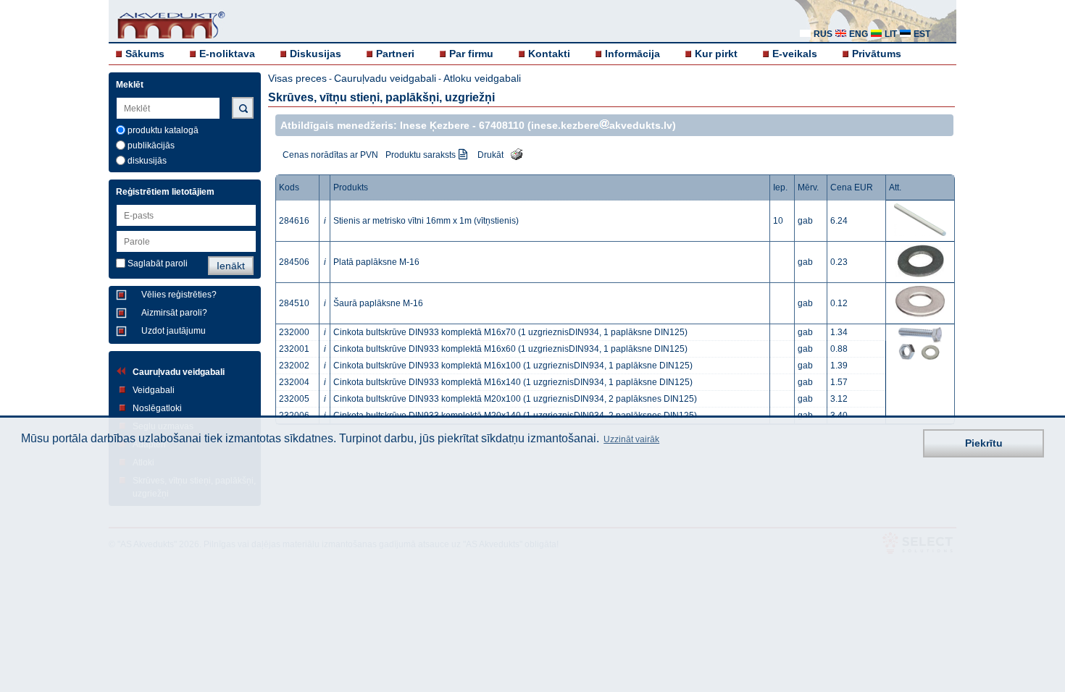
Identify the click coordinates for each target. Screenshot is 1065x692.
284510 (294, 303)
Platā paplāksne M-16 (376, 262)
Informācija (632, 53)
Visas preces (297, 78)
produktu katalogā (163, 130)
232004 (294, 382)
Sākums (144, 53)
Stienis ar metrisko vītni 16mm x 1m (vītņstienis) (426, 221)
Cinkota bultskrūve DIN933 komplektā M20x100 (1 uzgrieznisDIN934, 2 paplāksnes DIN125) (515, 399)
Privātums (876, 53)
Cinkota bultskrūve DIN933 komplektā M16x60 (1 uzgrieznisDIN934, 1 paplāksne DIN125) (510, 349)
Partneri (395, 53)
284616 (294, 221)
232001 (294, 349)
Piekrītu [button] (984, 443)
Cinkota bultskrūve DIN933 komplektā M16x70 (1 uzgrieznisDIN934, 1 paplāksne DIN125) (510, 332)
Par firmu (471, 53)
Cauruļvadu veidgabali (179, 372)
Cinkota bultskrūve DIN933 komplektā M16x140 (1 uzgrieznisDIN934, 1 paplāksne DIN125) (513, 382)
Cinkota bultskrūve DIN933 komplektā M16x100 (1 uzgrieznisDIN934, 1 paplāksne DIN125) (513, 365)
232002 (294, 365)
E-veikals (794, 53)
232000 (294, 332)
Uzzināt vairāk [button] (631, 439)
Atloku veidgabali (482, 78)
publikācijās (151, 145)
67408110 (502, 125)
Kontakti (549, 53)
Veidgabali (154, 390)
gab (805, 221)
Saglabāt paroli (158, 263)
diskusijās (147, 161)
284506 (294, 262)
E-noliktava (227, 53)
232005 (294, 399)
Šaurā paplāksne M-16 (378, 303)
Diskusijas (315, 53)
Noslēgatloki (157, 408)
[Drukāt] (513, 153)
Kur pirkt (716, 53)
